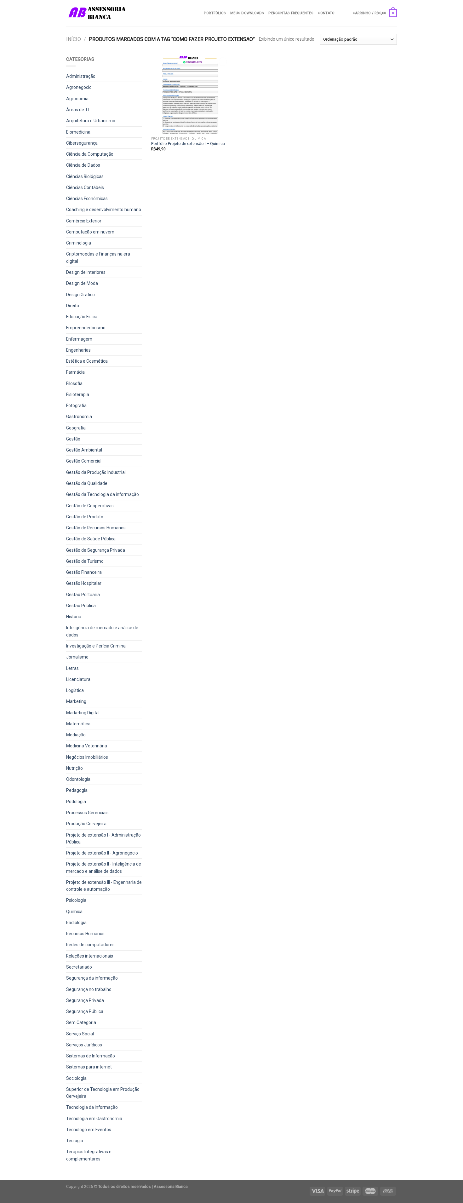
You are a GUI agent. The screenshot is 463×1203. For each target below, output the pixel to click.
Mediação (76, 734)
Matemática (78, 723)
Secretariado (79, 967)
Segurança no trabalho (88, 989)
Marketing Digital (83, 712)
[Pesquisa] (341, 13)
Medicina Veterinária (86, 745)
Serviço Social (80, 1033)
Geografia (76, 427)
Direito (72, 305)
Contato (326, 13)
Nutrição (74, 768)
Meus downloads (247, 13)
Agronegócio (79, 87)
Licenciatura (78, 679)
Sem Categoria (81, 1022)
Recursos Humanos (85, 933)
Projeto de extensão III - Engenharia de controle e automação (104, 886)
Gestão (73, 438)
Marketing (76, 701)
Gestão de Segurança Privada (95, 550)
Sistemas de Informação (90, 1055)
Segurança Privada (85, 1000)
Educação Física (81, 316)
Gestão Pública (81, 605)
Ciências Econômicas (87, 198)
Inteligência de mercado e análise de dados (102, 631)
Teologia (74, 1140)
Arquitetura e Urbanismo (90, 120)
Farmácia (75, 372)
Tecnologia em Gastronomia (94, 1118)
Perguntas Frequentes (290, 13)
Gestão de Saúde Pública (91, 538)
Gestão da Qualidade (86, 483)
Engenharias (78, 350)
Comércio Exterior (83, 220)
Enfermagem (79, 339)
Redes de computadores (90, 944)
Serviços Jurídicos (84, 1044)
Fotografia (76, 405)
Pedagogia (77, 790)
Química (74, 911)
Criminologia (78, 242)
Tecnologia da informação (92, 1107)
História (73, 616)
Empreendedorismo (86, 327)
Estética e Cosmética (87, 361)
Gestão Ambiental (84, 449)
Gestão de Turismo (85, 561)
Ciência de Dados (83, 165)
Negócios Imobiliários (87, 757)
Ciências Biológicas (85, 176)
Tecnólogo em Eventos (88, 1129)
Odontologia (78, 779)
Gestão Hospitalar (83, 583)
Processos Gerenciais (87, 812)
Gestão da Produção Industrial (96, 472)
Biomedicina (78, 132)
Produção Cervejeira (86, 823)
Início (73, 39)
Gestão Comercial (83, 460)
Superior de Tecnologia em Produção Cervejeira (103, 1093)
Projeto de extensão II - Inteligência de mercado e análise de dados (103, 867)
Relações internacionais (89, 955)
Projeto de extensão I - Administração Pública (103, 838)
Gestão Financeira (84, 572)
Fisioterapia (77, 394)
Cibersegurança (82, 143)
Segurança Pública (84, 1011)
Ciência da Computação (89, 154)
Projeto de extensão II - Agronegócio (102, 852)
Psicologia (76, 900)
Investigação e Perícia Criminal (96, 645)
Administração (80, 76)
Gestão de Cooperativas (90, 505)
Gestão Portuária (83, 594)
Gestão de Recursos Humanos (96, 527)
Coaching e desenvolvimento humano (103, 209)
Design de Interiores (86, 272)
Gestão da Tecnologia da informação (102, 494)
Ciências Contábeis (85, 187)
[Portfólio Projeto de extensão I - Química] (190, 95)
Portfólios (215, 13)
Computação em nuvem (90, 231)
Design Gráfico (80, 294)
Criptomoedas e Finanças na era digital (98, 257)
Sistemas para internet (89, 1066)
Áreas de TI (77, 109)
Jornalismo (77, 656)
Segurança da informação (92, 978)
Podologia (76, 801)
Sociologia (76, 1078)
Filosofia (74, 383)
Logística (75, 690)
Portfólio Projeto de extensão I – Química (188, 143)
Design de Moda (82, 283)
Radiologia (76, 922)
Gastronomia (79, 416)
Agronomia (77, 98)
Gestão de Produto (84, 516)
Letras (72, 668)
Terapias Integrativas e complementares (88, 1155)
